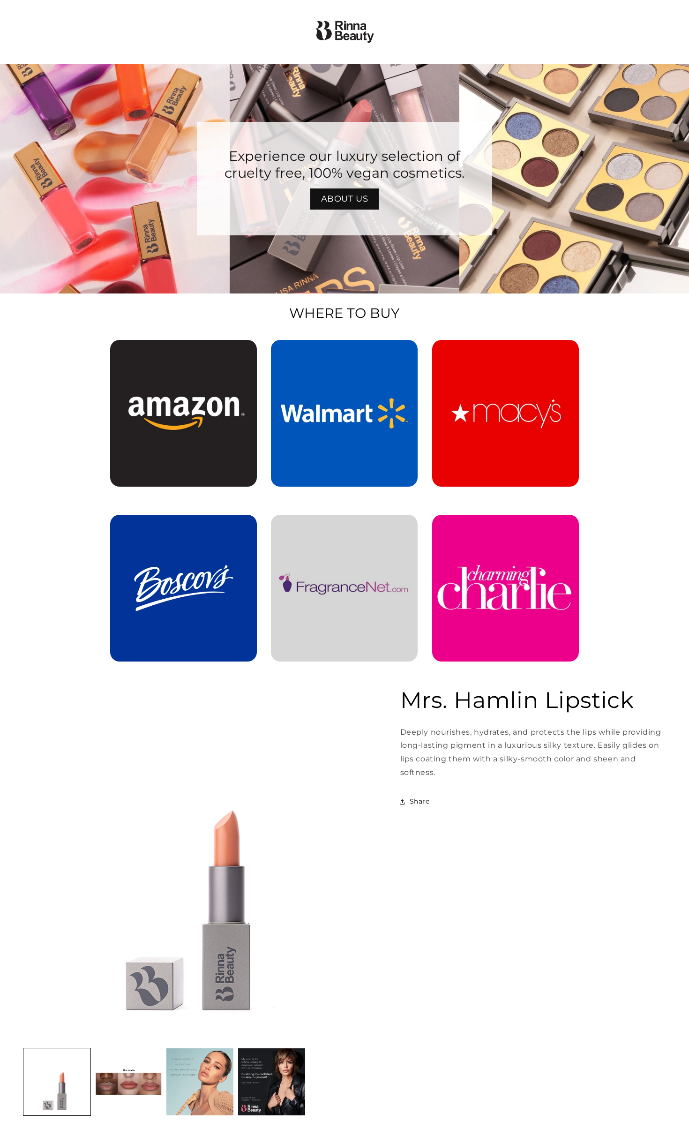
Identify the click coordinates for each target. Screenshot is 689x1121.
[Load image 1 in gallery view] (56, 1081)
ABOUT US (344, 199)
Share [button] (420, 801)
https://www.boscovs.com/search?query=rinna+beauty (178, 528)
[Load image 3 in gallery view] (199, 1081)
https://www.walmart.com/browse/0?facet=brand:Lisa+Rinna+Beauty (344, 353)
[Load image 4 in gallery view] (271, 1081)
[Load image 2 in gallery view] (128, 1081)
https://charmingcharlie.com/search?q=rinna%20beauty (505, 528)
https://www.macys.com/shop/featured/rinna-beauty (505, 353)
